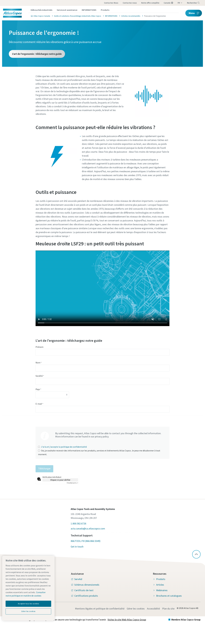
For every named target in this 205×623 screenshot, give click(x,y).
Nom (39, 362)
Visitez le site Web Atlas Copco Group (127, 619)
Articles (160, 584)
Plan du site (168, 608)
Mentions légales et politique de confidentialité (99, 608)
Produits (105, 10)
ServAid (78, 579)
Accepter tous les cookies (28, 603)
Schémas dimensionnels (86, 584)
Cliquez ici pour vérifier (60, 480)
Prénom (39, 347)
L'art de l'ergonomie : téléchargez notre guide (37, 53)
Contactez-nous (111, 3)
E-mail (39, 403)
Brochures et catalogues (169, 595)
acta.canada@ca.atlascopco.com (88, 528)
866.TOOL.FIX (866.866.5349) (85, 541)
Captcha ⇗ (72, 483)
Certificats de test (83, 590)
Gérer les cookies (136, 608)
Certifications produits (86, 595)
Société (40, 375)
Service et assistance (67, 10)
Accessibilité (153, 608)
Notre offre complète (150, 3)
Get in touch (77, 546)
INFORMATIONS (89, 10)
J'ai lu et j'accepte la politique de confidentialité (64, 446)
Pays (38, 389)
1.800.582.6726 (78, 523)
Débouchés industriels (41, 10)
